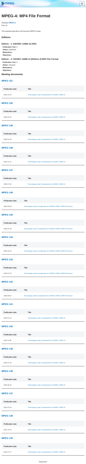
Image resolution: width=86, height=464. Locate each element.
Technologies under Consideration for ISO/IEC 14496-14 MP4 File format (48, 206)
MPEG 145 (7, 214)
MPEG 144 (7, 237)
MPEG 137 (7, 393)
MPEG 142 (7, 281)
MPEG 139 (7, 348)
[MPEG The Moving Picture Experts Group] (8, 3)
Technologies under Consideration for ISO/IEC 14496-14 (46, 95)
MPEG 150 (7, 103)
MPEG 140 (7, 326)
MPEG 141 (7, 304)
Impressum (43, 462)
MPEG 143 (7, 259)
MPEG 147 (7, 170)
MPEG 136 (7, 415)
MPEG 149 (7, 125)
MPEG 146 (7, 192)
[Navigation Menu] (81, 3)
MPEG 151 (7, 80)
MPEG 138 (7, 371)
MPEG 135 (7, 438)
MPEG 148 (7, 147)
